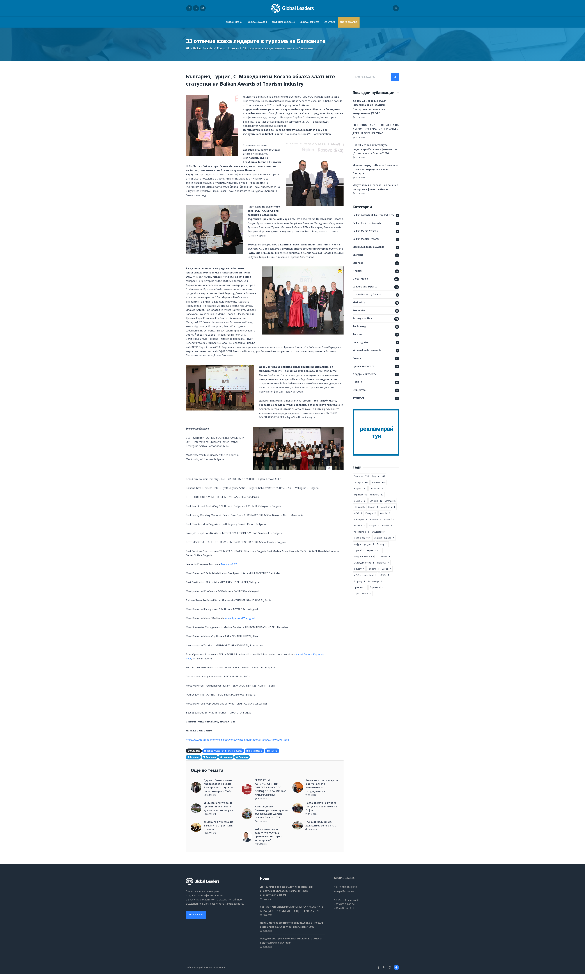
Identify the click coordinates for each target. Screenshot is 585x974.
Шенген (359, 506)
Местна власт (362, 537)
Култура (370, 513)
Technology (360, 326)
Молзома (383, 562)
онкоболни (388, 506)
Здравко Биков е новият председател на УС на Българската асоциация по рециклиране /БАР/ (219, 785)
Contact (329, 22)
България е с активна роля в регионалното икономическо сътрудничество (321, 785)
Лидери (378, 476)
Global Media (233, 22)
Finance (357, 270)
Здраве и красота (363, 366)
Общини (360, 500)
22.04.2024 (312, 795)
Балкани (194, 757)
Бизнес (357, 358)
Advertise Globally (283, 22)
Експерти (361, 482)
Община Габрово (384, 537)
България (211, 757)
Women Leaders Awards (367, 350)
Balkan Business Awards (367, 223)
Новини (357, 382)
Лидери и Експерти (364, 374)
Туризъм (243, 757)
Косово (373, 506)
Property (359, 581)
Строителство (362, 593)
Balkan (386, 568)
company (376, 494)
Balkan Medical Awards (366, 239)
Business (358, 262)
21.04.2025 (262, 844)
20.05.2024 (262, 798)
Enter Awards (348, 22)
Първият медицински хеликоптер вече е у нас (320, 823)
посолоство (361, 531)
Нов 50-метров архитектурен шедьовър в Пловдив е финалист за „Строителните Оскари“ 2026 (375, 149)
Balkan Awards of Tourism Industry (216, 48)
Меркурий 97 (229, 564)
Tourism (357, 334)
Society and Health (364, 318)
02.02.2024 (312, 829)
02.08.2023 (211, 833)
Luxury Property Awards (367, 294)
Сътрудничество (364, 562)
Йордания (376, 587)
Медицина (360, 519)
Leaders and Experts (365, 286)
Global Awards (257, 22)
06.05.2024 (211, 814)
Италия (390, 500)
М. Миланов (219, 967)
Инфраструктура (364, 544)
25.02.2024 (262, 821)
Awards (385, 513)
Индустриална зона (365, 556)
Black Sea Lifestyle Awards (368, 246)
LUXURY (384, 575)
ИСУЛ (358, 513)
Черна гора (374, 550)
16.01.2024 (312, 814)
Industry (359, 568)
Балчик (387, 525)
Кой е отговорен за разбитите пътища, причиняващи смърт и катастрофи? (268, 835)
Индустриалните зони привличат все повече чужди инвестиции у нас (219, 806)
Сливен (385, 556)
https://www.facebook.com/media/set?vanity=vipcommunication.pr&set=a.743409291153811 (238, 739)
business (378, 482)
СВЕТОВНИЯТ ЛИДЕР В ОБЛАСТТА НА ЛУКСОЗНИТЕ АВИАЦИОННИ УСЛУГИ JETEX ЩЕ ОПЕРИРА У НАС (376, 129)
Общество (359, 390)
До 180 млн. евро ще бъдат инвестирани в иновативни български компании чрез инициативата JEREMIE (286, 891)
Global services (309, 22)
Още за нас (196, 914)
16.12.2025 (211, 795)
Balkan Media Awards (365, 231)
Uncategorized (361, 342)
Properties (359, 310)
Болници (359, 525)
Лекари (374, 525)
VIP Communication (365, 575)
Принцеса (360, 587)
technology (375, 581)
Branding (358, 254)
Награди (227, 757)
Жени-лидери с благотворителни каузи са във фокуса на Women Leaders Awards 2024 (271, 812)
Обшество (377, 488)
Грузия (359, 550)
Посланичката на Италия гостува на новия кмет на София (321, 806)
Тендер (382, 544)
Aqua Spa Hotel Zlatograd (240, 618)
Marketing (359, 302)
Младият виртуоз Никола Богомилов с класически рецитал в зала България (375, 169)
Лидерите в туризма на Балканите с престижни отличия (218, 825)
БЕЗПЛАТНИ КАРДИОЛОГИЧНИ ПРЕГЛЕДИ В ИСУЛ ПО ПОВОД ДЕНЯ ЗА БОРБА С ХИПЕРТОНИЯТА (270, 787)
